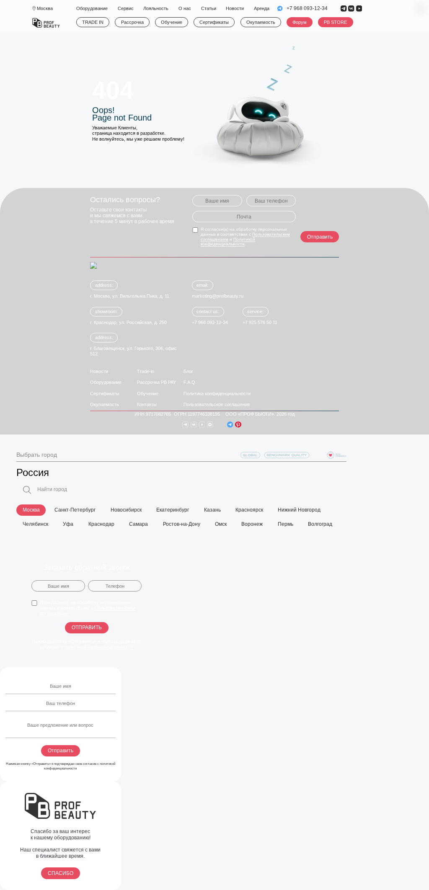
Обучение (171, 22)
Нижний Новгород (299, 510)
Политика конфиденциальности (217, 393)
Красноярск (249, 510)
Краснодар (101, 524)
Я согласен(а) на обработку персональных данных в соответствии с (87, 608)
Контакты (147, 404)
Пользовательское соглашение (216, 404)
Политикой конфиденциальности (228, 242)
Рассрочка (132, 22)
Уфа (68, 524)
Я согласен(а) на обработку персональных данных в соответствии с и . (245, 236)
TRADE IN (92, 22)
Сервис (126, 8)
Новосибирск (126, 510)
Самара (138, 524)
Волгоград (320, 524)
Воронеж (252, 524)
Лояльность (155, 8)
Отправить (320, 237)
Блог (188, 371)
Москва (31, 510)
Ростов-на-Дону (181, 524)
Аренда (261, 8)
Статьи (208, 8)
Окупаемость (260, 22)
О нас (184, 8)
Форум (299, 22)
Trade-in (145, 371)
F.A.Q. (189, 382)
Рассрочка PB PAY (156, 382)
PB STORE (335, 22)
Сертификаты (214, 22)
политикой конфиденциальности (99, 646)
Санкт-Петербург (75, 510)
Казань (212, 510)
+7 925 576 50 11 (260, 322)
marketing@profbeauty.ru (217, 295)
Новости (235, 8)
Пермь (285, 524)
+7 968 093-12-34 (307, 8)
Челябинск (35, 524)
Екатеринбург (172, 510)
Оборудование (92, 8)
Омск (221, 524)
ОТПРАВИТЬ (87, 627)
